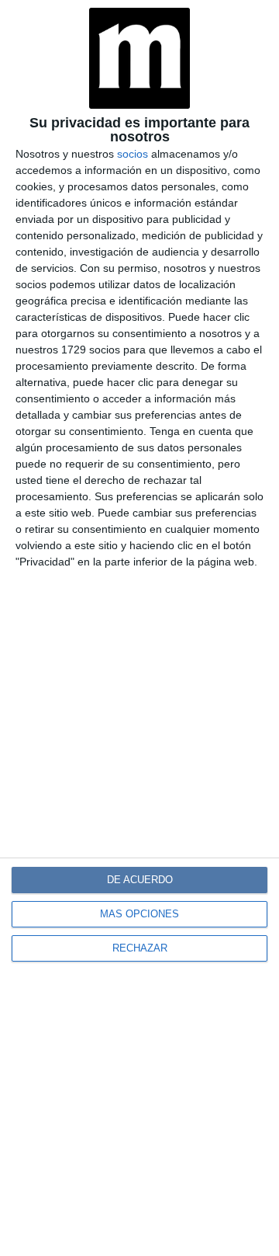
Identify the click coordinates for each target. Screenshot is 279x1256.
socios (132, 153)
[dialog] (139, 628)
